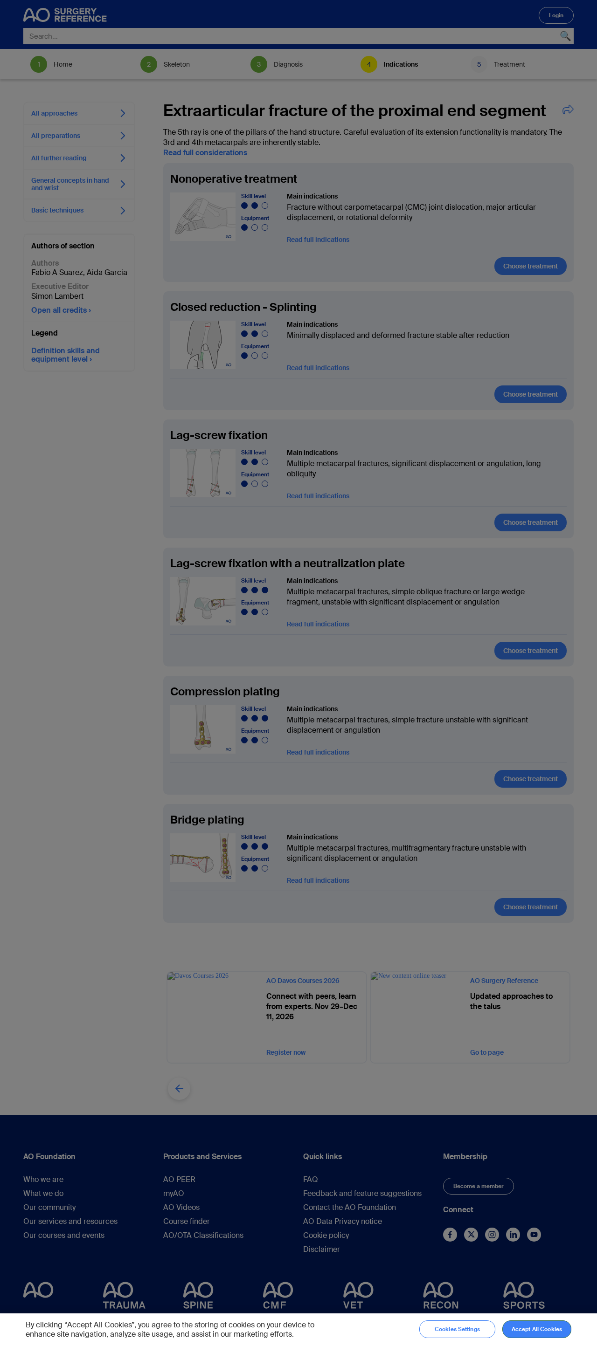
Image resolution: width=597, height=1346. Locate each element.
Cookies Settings (457, 1329)
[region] (298, 1329)
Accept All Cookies (537, 1329)
